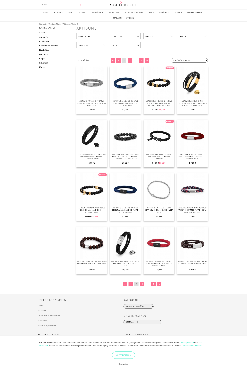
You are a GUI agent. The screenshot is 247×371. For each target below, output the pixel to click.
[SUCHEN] (80, 5)
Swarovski (42, 321)
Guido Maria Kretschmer (49, 316)
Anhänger (164, 12)
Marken (130, 18)
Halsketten (113, 12)
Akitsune (67, 24)
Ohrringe (82, 12)
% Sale (46, 12)
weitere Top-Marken (47, 326)
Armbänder (97, 12)
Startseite (43, 24)
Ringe (70, 12)
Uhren (151, 12)
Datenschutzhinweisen (192, 346)
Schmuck (58, 12)
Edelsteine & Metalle (133, 12)
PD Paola (42, 311)
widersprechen (187, 343)
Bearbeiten (123, 364)
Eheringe (178, 12)
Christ (40, 306)
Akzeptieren (122, 355)
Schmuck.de (123, 3)
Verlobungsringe (195, 12)
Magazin (117, 18)
